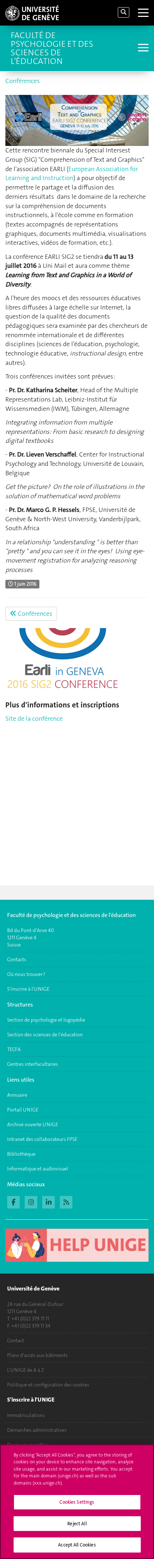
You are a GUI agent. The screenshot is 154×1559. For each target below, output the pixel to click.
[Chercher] (123, 12)
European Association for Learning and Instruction (71, 174)
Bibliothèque (21, 1154)
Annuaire (17, 1095)
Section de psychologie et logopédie (46, 1020)
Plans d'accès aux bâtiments (37, 1355)
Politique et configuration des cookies (48, 1384)
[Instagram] (31, 1201)
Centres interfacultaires (32, 1064)
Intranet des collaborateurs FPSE (42, 1139)
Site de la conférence (34, 718)
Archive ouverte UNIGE (32, 1124)
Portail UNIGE (22, 1109)
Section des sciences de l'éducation (45, 1034)
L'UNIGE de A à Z (25, 1370)
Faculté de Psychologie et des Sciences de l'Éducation (52, 48)
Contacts (16, 959)
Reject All (76, 1524)
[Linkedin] (48, 1201)
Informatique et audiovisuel (37, 1168)
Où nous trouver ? (26, 974)
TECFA (14, 1049)
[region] (77, 1501)
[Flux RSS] (66, 1201)
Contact (15, 1340)
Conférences (22, 81)
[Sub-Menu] (142, 48)
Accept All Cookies (77, 1545)
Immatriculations (26, 1415)
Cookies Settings (76, 1502)
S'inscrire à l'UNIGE (28, 989)
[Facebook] (13, 1201)
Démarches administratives (37, 1430)
